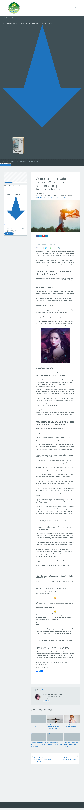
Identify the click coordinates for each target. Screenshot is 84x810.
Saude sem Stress (9, 804)
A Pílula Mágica (45, 7)
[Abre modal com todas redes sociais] (58, 248)
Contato (57, 7)
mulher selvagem (50, 680)
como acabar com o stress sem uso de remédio (56, 197)
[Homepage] (14, 8)
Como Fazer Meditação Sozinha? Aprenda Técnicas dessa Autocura (71, 744)
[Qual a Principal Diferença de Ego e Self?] (38, 715)
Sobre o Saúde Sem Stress (66, 7)
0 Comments (40, 197)
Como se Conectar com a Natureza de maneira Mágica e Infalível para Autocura (43, 758)
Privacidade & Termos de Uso (72, 804)
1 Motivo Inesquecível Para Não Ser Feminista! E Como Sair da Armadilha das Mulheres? (38, 744)
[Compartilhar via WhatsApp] (53, 248)
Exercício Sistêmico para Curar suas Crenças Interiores (67, 757)
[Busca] (74, 6)
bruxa (43, 680)
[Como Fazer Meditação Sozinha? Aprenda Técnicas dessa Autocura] (72, 733)
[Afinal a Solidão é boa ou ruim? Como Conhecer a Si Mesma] (72, 723)
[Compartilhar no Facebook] (39, 248)
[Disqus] (55, 783)
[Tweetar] (47, 248)
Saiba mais (8, 181)
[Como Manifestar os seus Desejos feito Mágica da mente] (55, 733)
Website (47, 700)
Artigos (51, 7)
